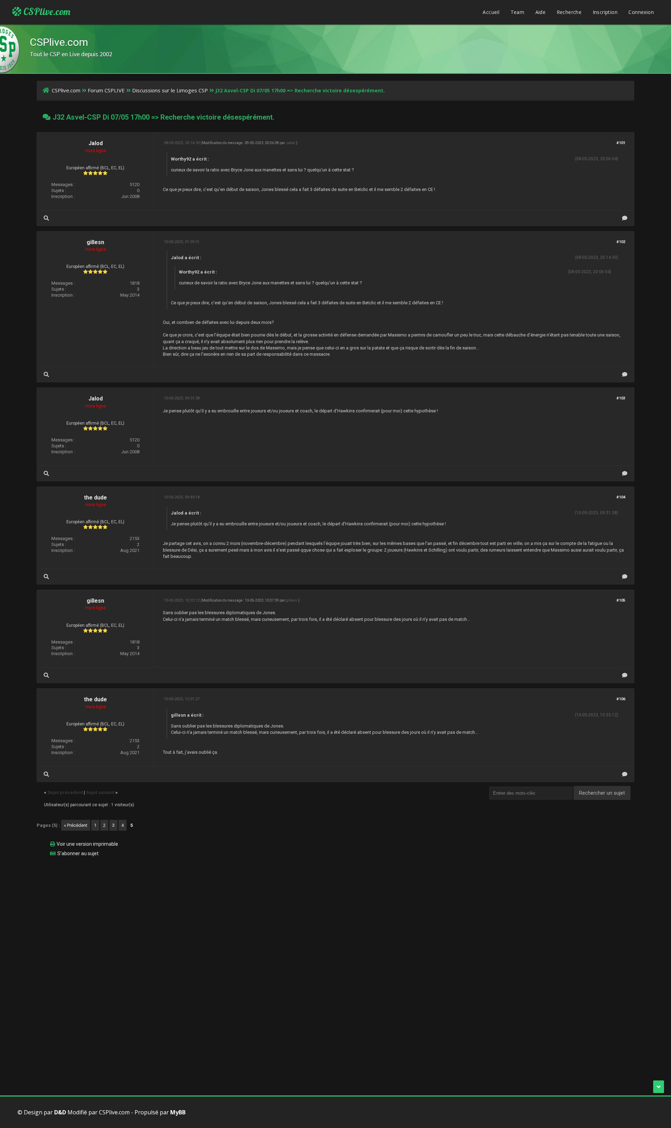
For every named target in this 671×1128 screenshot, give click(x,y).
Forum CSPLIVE (106, 90)
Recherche (569, 12)
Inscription (605, 12)
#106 (620, 699)
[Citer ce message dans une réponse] (625, 218)
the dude (95, 497)
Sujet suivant (100, 792)
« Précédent (75, 825)
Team (518, 12)
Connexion (641, 12)
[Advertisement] (246, 911)
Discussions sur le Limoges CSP (170, 90)
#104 (620, 497)
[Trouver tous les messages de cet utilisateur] (46, 218)
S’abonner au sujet (78, 853)
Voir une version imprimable (87, 844)
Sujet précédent (65, 792)
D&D (60, 1112)
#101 (620, 143)
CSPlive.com (45, 11)
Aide (540, 12)
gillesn (95, 242)
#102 (620, 242)
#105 (620, 600)
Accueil (491, 12)
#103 (620, 398)
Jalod (95, 143)
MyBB (178, 1112)
